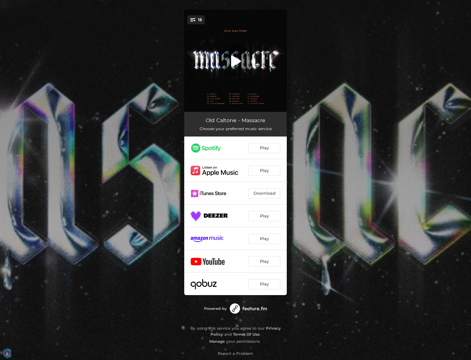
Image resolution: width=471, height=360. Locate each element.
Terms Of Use (246, 334)
